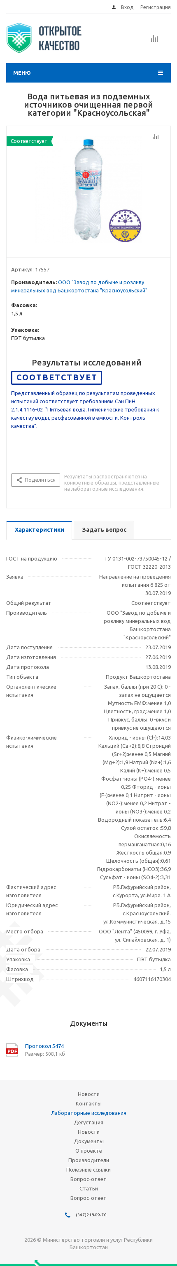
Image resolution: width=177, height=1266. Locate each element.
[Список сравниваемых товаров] (154, 41)
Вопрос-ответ (88, 1179)
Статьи (88, 1188)
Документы (89, 1141)
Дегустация (88, 1122)
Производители (88, 1160)
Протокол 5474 (44, 1046)
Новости (89, 1094)
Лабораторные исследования (88, 1113)
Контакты (89, 1103)
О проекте (88, 1150)
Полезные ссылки (88, 1169)
